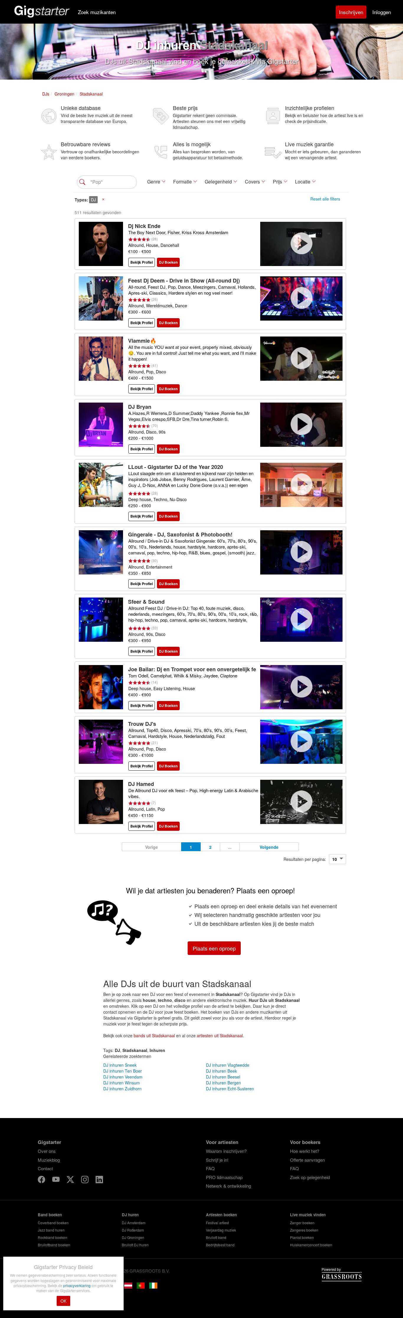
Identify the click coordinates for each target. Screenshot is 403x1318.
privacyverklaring (77, 1285)
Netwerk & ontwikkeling (228, 1186)
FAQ (210, 1168)
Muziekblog (49, 1160)
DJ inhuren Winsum (121, 1083)
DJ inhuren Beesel (223, 1077)
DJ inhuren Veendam (122, 1077)
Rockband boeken (52, 1237)
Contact (45, 1168)
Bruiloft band (216, 1237)
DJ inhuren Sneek (120, 1065)
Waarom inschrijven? (226, 1151)
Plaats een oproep (214, 948)
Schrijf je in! (217, 1160)
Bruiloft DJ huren (135, 1244)
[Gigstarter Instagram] (85, 1180)
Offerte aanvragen (307, 1160)
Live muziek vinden (308, 1214)
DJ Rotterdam (133, 1229)
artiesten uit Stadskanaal (220, 1035)
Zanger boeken (302, 1222)
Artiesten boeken (221, 1214)
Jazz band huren (51, 1229)
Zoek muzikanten (97, 12)
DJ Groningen (133, 1237)
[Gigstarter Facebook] (42, 1180)
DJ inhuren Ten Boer (122, 1071)
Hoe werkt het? (304, 1151)
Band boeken (50, 1214)
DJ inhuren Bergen (223, 1083)
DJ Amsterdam (133, 1222)
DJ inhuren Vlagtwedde (227, 1065)
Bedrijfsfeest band (220, 1244)
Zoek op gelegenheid (310, 1177)
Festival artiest (217, 1222)
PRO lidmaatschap (224, 1177)
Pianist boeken (302, 1237)
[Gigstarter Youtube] (56, 1180)
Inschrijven (351, 12)
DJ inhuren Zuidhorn (122, 1089)
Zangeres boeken (304, 1229)
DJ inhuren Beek (221, 1071)
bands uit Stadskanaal (154, 1035)
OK (63, 1301)
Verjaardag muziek (221, 1229)
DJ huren (130, 1214)
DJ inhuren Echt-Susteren (230, 1089)
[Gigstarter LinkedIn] (99, 1180)
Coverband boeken (53, 1222)
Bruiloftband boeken (54, 1244)
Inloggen (381, 12)
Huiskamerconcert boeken (311, 1244)
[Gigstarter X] (71, 1180)
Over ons (47, 1151)
